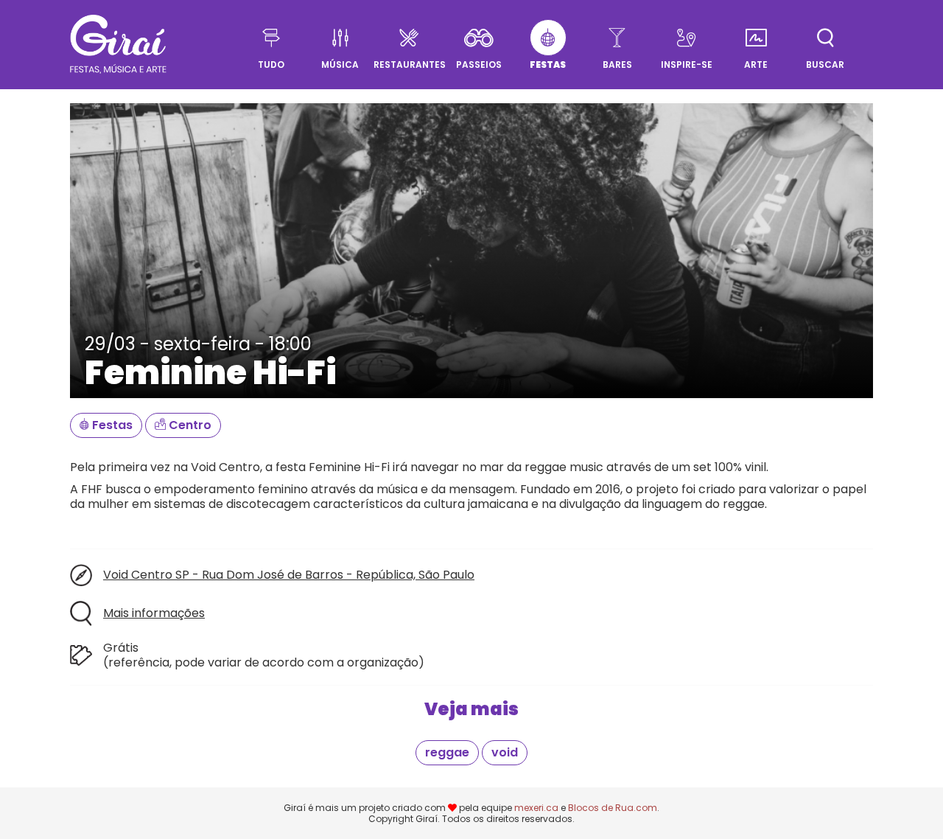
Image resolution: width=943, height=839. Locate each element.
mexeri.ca (536, 807)
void (504, 752)
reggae (447, 752)
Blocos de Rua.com (612, 807)
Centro (188, 425)
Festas (111, 425)
